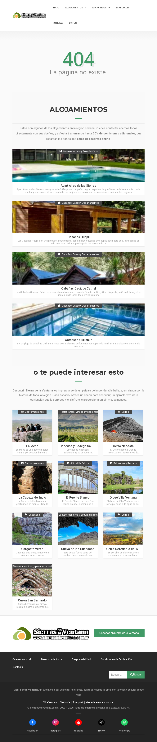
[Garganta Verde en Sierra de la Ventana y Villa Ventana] (32, 535)
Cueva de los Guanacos (77, 549)
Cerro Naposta (123, 446)
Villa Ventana (50, 702)
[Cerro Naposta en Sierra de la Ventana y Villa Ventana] (123, 432)
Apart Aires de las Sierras (78, 185)
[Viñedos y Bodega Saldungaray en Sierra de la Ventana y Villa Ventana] (78, 432)
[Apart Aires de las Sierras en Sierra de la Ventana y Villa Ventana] (78, 172)
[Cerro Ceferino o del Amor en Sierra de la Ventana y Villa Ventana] (123, 535)
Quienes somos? (21, 659)
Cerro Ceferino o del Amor (125, 549)
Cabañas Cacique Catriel (78, 288)
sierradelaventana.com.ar (100, 702)
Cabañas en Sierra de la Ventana (119, 633)
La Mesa (32, 446)
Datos (73, 23)
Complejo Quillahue (78, 340)
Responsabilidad (81, 659)
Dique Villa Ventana (123, 497)
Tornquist (78, 702)
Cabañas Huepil (79, 237)
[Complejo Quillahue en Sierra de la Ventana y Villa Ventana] (78, 326)
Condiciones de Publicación (116, 659)
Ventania (65, 702)
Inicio (56, 7)
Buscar (137, 674)
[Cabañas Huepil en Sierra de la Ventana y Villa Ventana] (78, 223)
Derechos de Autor (51, 659)
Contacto (18, 667)
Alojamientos (74, 7)
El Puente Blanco (78, 497)
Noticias (58, 23)
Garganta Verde (32, 549)
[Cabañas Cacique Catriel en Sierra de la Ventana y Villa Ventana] (78, 275)
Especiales (123, 7)
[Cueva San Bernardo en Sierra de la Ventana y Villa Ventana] (32, 587)
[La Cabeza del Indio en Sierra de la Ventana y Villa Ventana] (32, 484)
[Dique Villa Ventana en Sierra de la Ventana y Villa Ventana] (123, 484)
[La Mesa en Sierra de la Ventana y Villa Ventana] (32, 432)
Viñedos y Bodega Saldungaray (83, 446)
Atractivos (99, 7)
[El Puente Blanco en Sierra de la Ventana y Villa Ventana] (78, 484)
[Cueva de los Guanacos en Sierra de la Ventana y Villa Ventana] (78, 535)
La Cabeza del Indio (32, 497)
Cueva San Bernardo (32, 600)
